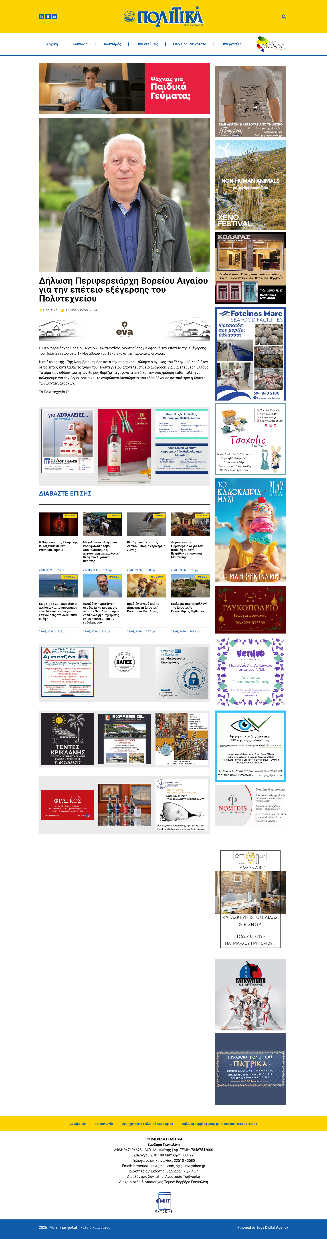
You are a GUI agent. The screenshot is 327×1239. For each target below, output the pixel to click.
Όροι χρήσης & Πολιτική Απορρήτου (147, 1124)
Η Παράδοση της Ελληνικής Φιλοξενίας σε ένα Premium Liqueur (58, 546)
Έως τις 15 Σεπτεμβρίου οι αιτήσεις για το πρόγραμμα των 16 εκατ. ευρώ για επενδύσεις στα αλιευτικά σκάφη (58, 611)
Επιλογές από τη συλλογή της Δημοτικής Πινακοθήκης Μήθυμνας (189, 607)
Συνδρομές (78, 1124)
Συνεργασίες (231, 44)
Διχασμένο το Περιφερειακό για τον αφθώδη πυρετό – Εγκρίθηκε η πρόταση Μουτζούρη (187, 550)
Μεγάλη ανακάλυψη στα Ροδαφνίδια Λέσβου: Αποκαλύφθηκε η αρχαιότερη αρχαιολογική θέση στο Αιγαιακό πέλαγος (101, 552)
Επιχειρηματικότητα (189, 44)
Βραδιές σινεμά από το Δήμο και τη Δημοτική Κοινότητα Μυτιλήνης (143, 607)
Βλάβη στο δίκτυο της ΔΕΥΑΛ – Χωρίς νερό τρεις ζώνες (146, 546)
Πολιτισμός (112, 44)
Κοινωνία (80, 44)
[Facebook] (48, 16)
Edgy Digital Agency (272, 1227)
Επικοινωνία (104, 1124)
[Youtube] (54, 16)
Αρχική (52, 44)
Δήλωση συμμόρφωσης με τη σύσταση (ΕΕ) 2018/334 (219, 1124)
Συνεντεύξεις (147, 44)
